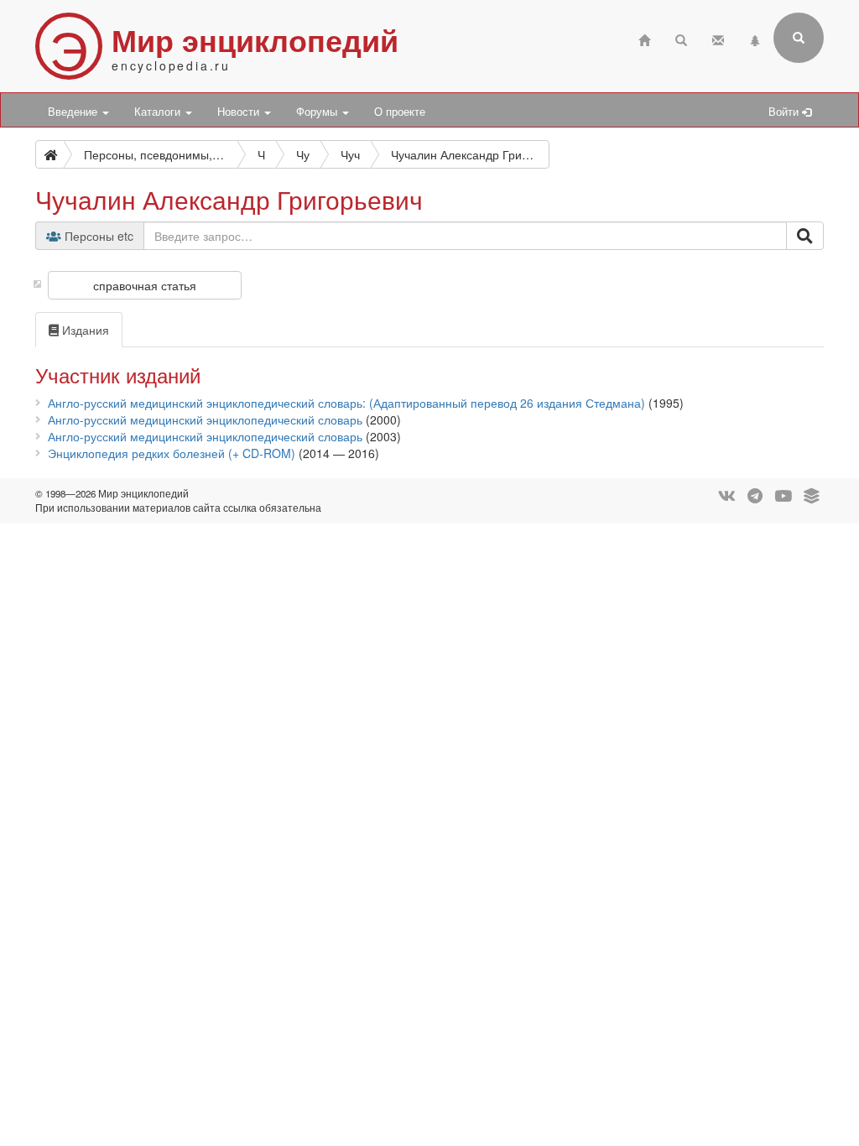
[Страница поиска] (681, 38)
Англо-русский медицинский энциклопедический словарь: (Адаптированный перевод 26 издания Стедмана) (346, 402)
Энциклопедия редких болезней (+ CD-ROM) (171, 453)
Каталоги (159, 111)
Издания (84, 329)
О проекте (399, 111)
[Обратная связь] (718, 38)
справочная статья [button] (144, 285)
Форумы (318, 111)
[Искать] (805, 235)
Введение (74, 111)
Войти (785, 111)
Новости (240, 111)
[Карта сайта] (755, 38)
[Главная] (644, 38)
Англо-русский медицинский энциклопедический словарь (205, 419)
